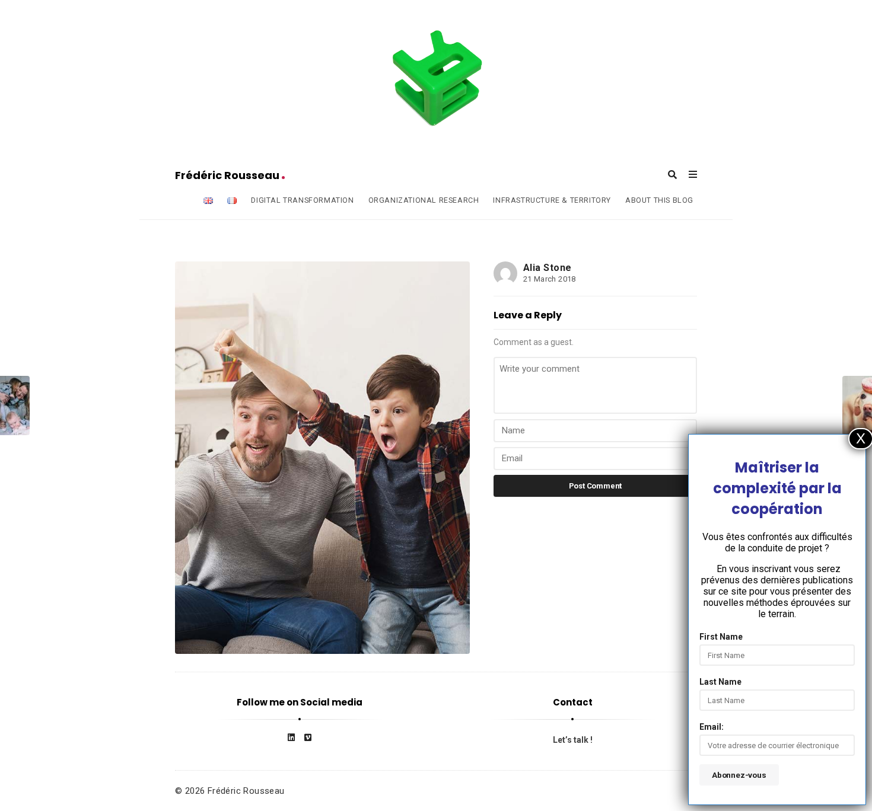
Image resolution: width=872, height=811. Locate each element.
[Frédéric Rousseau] (436, 78)
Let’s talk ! (573, 740)
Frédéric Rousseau (228, 175)
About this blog (659, 200)
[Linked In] (291, 737)
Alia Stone (547, 267)
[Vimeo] (307, 737)
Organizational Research (423, 200)
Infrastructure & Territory (552, 200)
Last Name (720, 682)
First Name (721, 636)
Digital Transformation (302, 200)
